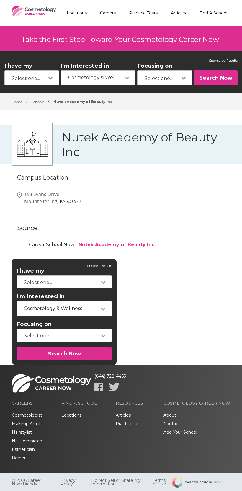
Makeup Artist (26, 423)
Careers (108, 13)
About (169, 415)
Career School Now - (92, 244)
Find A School (213, 13)
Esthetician (23, 449)
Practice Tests (143, 13)
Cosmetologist (27, 415)
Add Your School (180, 432)
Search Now (215, 78)
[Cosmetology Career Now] (34, 13)
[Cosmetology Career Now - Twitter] (114, 387)
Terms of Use (159, 482)
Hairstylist (22, 432)
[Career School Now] (201, 482)
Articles (178, 13)
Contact (171, 423)
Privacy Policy (68, 482)
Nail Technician (27, 440)
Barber (19, 458)
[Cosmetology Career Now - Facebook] (98, 387)
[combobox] (32, 78)
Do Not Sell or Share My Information (116, 482)
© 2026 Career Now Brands (26, 482)
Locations (77, 13)
